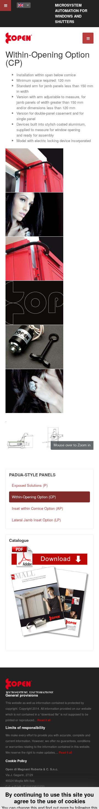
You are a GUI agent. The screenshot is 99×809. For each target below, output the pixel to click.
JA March (30, 687)
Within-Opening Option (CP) (48, 58)
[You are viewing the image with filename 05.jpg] (34, 347)
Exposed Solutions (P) (30, 485)
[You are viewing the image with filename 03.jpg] (34, 259)
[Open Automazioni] (19, 38)
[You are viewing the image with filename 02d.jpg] (34, 214)
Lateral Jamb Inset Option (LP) (36, 519)
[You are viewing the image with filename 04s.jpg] (34, 303)
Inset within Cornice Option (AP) (37, 508)
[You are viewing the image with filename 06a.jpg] (34, 391)
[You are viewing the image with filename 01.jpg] (34, 170)
